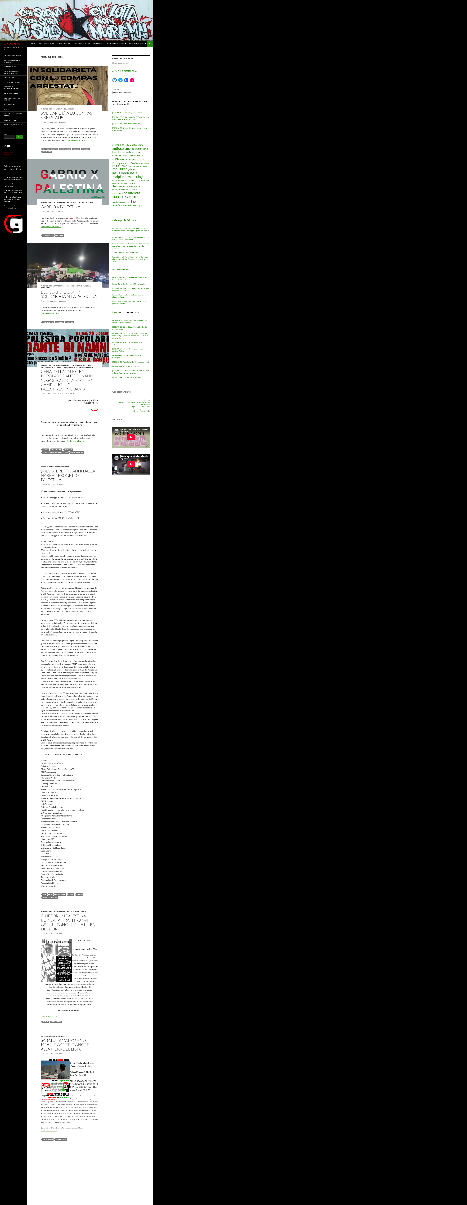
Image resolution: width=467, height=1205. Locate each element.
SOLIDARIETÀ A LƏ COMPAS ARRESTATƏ (66, 115)
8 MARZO (116, 145)
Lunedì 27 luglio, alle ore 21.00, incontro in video (130, 284)
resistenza (134, 186)
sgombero (117, 193)
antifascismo (137, 144)
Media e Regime (68, 109)
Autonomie (97, 43)
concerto (132, 155)
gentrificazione (120, 172)
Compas (146, 400)
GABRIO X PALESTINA (60, 206)
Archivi (115, 89)
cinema (45, 1022)
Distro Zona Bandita (11, 93)
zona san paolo (138, 205)
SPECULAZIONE (124, 197)
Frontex (145, 166)
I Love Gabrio (145, 404)
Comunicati (78, 43)
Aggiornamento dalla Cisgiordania (125, 252)
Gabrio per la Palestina (124, 220)
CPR (115, 159)
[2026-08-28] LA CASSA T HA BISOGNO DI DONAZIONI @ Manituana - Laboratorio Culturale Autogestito (130, 335)
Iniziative (68, 203)
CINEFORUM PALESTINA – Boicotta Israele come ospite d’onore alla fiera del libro (68, 922)
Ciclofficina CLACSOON (12, 82)
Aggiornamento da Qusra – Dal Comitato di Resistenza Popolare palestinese (130, 238)
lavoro (133, 172)
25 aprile (125, 145)
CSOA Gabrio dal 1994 (136, 43)
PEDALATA (123, 183)
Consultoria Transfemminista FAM (11, 88)
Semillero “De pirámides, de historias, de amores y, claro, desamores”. (13, 199)
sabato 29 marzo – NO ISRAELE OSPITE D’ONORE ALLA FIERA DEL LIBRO (65, 1044)
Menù (95, 410)
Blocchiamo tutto (50, 149)
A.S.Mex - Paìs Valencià (141, 411)
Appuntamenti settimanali (13, 55)
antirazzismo (121, 148)
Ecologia (117, 163)
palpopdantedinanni (67, 394)
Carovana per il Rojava (141, 409)
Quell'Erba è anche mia (141, 407)
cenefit (45, 449)
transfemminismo (121, 205)
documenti (140, 160)
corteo (140, 155)
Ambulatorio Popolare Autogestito (12, 61)
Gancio (116, 312)
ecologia (126, 163)
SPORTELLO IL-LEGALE (11, 120)
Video (83, 912)
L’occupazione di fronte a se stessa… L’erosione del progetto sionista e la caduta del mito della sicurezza (130, 246)
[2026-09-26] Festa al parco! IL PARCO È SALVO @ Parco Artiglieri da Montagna (130, 118)
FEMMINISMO (119, 166)
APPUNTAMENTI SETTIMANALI (124, 71)
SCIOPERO (70, 322)
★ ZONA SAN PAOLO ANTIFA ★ (115, 43)
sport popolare (77, 452)
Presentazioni (75, 367)
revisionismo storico (118, 189)
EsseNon (135, 163)
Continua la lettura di (77, 140)
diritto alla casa (128, 159)
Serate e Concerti (62, 467)
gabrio (63, 122)
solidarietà (47, 152)
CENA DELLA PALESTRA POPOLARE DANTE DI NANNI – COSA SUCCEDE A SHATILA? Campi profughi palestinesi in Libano (69, 380)
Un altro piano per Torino (124, 269)
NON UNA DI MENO (119, 181)
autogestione (140, 148)
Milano (76, 149)
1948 (44, 894)
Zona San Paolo (87, 367)
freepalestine (65, 149)
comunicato (119, 155)
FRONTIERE (119, 169)
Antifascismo (46, 109)
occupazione (142, 180)
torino (131, 201)
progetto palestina (50, 897)
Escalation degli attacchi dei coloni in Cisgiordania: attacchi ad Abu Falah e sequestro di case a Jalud (130, 259)
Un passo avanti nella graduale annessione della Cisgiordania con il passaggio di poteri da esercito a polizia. (131, 230)
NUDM (131, 180)
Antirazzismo (58, 203)
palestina (85, 149)
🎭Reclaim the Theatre (46, 43)
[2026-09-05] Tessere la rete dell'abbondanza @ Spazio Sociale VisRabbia (130, 321)
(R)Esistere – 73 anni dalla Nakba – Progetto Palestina (68, 475)
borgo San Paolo (127, 152)
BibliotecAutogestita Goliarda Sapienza (11, 72)
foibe (129, 166)
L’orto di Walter (9, 104)
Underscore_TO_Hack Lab (13, 125)
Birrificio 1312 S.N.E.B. (11, 77)
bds (50, 894)
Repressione (120, 186)
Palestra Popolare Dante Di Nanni (55, 367)
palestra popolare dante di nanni (55, 452)
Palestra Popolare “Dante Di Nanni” (13, 115)
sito (70, 218)
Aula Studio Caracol (11, 66)
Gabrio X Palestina (64, 43)
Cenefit (74, 365)
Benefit (67, 365)
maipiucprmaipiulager (129, 176)
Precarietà (45, 288)
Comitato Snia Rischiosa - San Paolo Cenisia (133, 402)
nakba (70, 894)
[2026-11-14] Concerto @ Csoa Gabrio (126, 124)
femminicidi (145, 163)
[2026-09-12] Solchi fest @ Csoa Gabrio (127, 113)
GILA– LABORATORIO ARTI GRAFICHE (12, 99)
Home (33, 43)
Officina (7, 109)
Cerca (5, 134)
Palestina (89, 203)
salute (128, 189)
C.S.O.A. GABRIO (12, 43)
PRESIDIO (80, 894)
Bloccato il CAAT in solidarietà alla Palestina (69, 294)
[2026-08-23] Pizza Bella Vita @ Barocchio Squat (130, 362)
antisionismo (48, 1139)
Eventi (87, 43)
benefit (115, 152)
